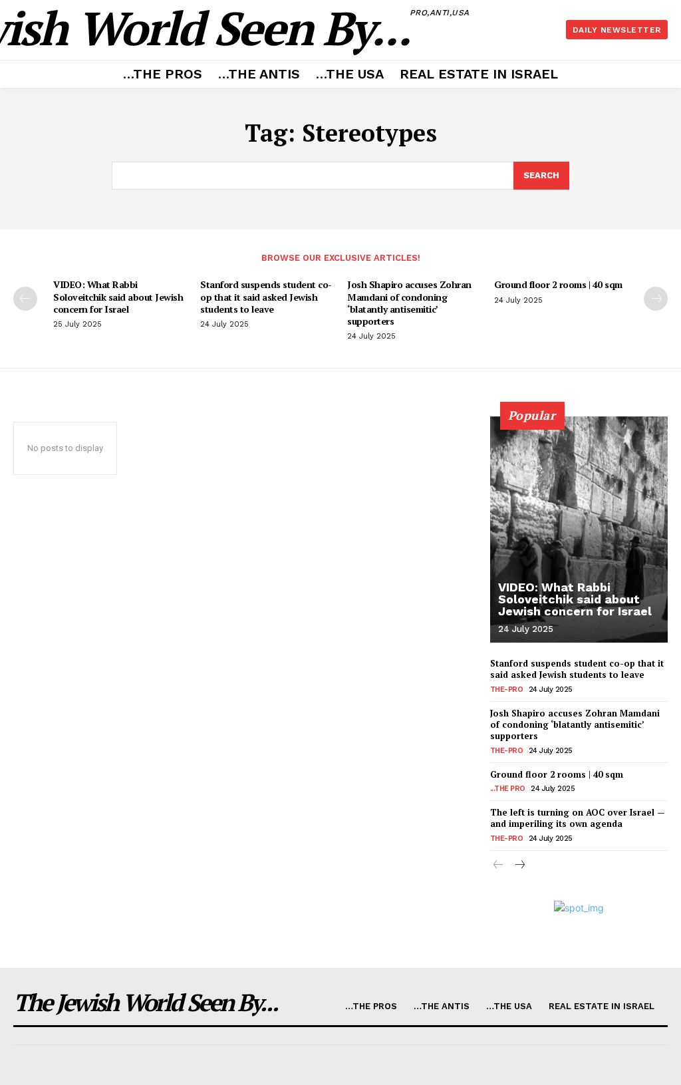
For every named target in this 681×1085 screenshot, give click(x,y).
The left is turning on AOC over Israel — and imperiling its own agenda (577, 818)
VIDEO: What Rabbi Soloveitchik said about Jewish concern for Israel (118, 296)
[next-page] (656, 299)
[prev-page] (25, 299)
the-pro (506, 689)
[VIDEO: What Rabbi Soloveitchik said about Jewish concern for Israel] (579, 529)
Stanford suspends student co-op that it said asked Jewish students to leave (266, 296)
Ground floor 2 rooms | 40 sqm (558, 284)
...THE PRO (507, 788)
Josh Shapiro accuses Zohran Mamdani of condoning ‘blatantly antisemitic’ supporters (409, 302)
